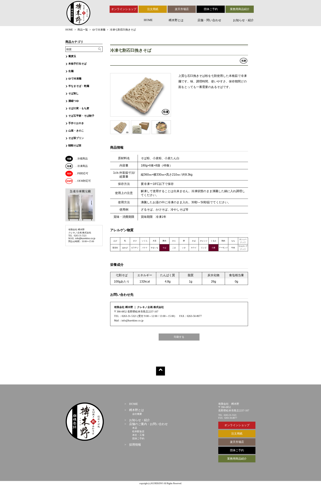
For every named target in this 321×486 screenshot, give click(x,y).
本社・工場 (138, 435)
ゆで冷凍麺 (98, 29)
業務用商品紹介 (239, 9)
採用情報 (135, 444)
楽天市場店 (182, 9)
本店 (134, 427)
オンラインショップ (123, 9)
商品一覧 (82, 29)
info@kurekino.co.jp (85, 238)
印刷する (179, 337)
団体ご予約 (211, 9)
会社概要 (137, 414)
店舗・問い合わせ (209, 20)
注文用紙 (152, 9)
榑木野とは (176, 20)
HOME (148, 20)
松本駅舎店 (138, 431)
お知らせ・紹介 (243, 20)
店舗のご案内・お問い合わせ (148, 424)
